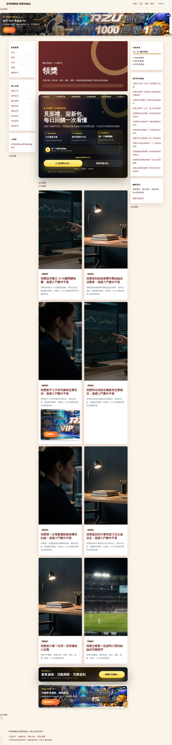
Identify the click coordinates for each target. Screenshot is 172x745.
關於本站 (31, 737)
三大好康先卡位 (63, 163)
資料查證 (14, 96)
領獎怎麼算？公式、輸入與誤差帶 (147, 108)
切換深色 (161, 4)
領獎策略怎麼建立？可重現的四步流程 (147, 131)
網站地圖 (41, 737)
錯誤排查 (14, 116)
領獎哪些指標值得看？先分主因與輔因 (147, 161)
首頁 (13, 52)
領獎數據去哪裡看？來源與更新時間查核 (147, 153)
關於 (152, 4)
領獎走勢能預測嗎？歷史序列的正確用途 (147, 169)
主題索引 (12, 737)
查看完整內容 (103, 163)
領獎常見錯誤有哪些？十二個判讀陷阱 (147, 144)
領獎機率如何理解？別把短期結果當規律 (147, 115)
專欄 (146, 4)
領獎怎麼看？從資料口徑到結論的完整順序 (147, 93)
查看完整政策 (138, 198)
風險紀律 (14, 111)
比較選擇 (14, 121)
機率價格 (14, 101)
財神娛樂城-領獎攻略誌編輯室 (21, 145)
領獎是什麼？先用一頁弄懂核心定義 (147, 85)
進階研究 (14, 126)
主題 (141, 4)
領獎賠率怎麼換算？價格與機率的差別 (147, 123)
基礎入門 (14, 91)
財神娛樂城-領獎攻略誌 (18, 3)
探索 (135, 4)
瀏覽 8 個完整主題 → (51, 85)
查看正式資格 (112, 674)
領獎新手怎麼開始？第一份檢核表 (147, 138)
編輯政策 (14, 73)
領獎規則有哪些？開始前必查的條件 (147, 101)
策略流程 (14, 106)
